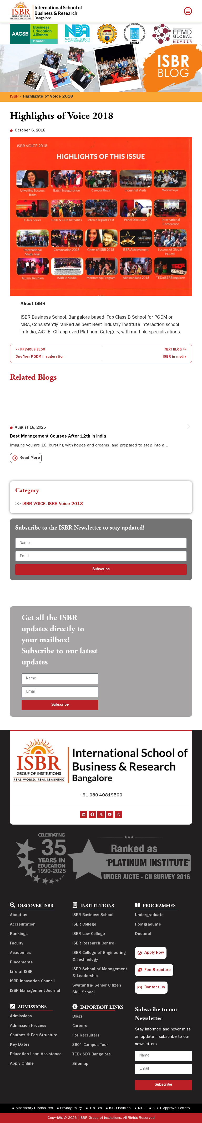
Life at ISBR (21, 972)
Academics (20, 953)
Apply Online (22, 1064)
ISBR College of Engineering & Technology (99, 956)
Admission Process (28, 1026)
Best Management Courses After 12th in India (58, 436)
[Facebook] (92, 814)
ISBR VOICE (34, 504)
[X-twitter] (101, 814)
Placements (21, 963)
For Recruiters (85, 1036)
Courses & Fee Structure (33, 1035)
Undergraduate (149, 915)
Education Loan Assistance (36, 1054)
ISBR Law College (88, 934)
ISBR (14, 97)
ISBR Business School (92, 915)
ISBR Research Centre (93, 944)
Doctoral (143, 934)
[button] (13, 426)
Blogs (77, 1017)
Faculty (16, 944)
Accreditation (23, 925)
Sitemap (80, 1064)
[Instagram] (118, 814)
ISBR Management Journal (35, 991)
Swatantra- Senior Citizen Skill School (96, 989)
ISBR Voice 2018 (65, 504)
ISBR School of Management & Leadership (99, 972)
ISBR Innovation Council (32, 981)
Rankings (19, 934)
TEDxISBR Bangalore (91, 1055)
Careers (79, 1026)
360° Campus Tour (90, 1045)
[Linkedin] (83, 814)
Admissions (21, 1016)
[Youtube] (109, 814)
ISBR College (84, 925)
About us (18, 915)
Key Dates (19, 1045)
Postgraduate (148, 925)
